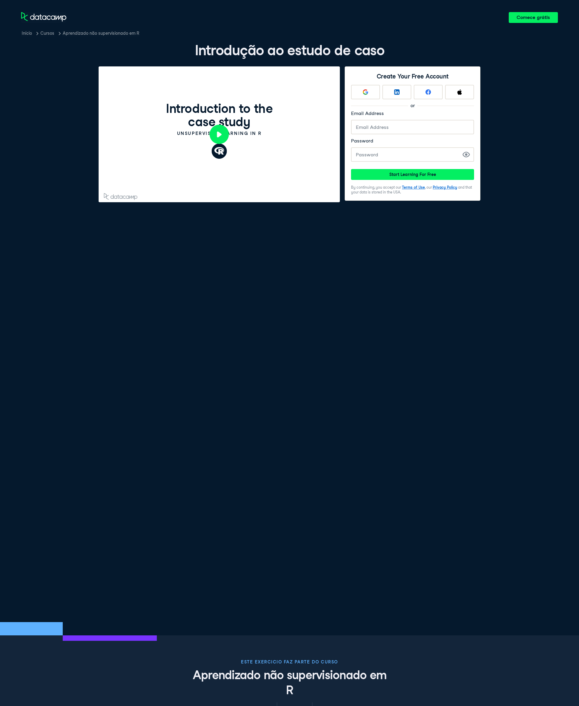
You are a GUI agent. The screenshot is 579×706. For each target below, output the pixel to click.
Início (27, 33)
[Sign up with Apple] (459, 92)
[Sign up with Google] (365, 92)
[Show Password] (466, 154)
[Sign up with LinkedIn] (396, 92)
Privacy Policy (445, 187)
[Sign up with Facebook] (428, 92)
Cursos (47, 33)
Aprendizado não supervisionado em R (101, 33)
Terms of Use (413, 187)
